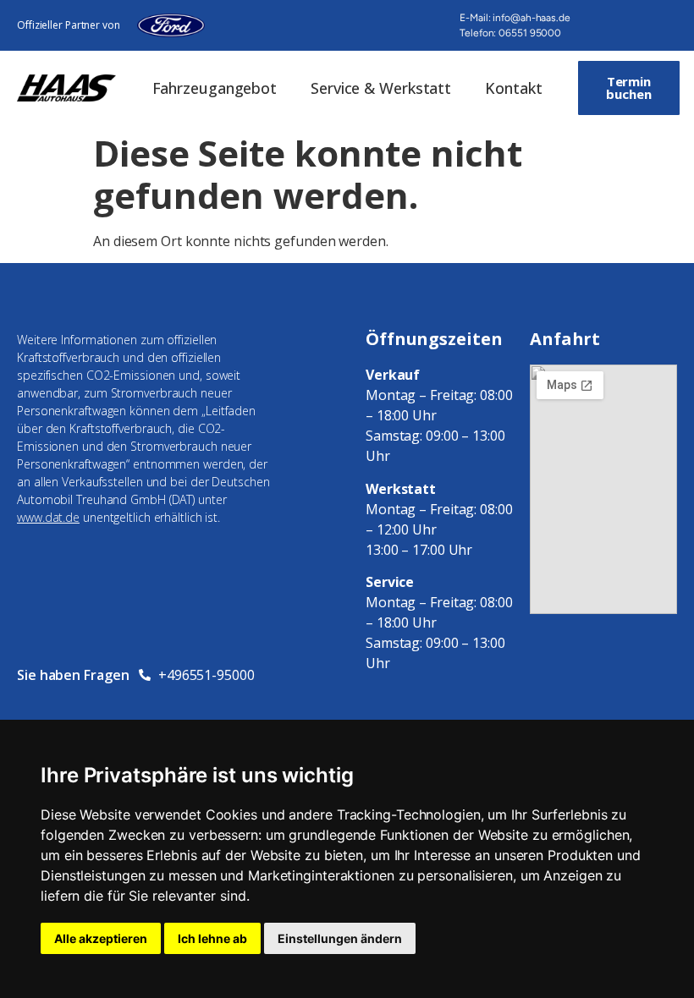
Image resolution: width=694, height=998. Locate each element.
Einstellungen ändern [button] (340, 938)
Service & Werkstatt (381, 88)
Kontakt (513, 88)
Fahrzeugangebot (215, 88)
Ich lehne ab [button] (212, 938)
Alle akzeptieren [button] (100, 938)
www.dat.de (48, 517)
